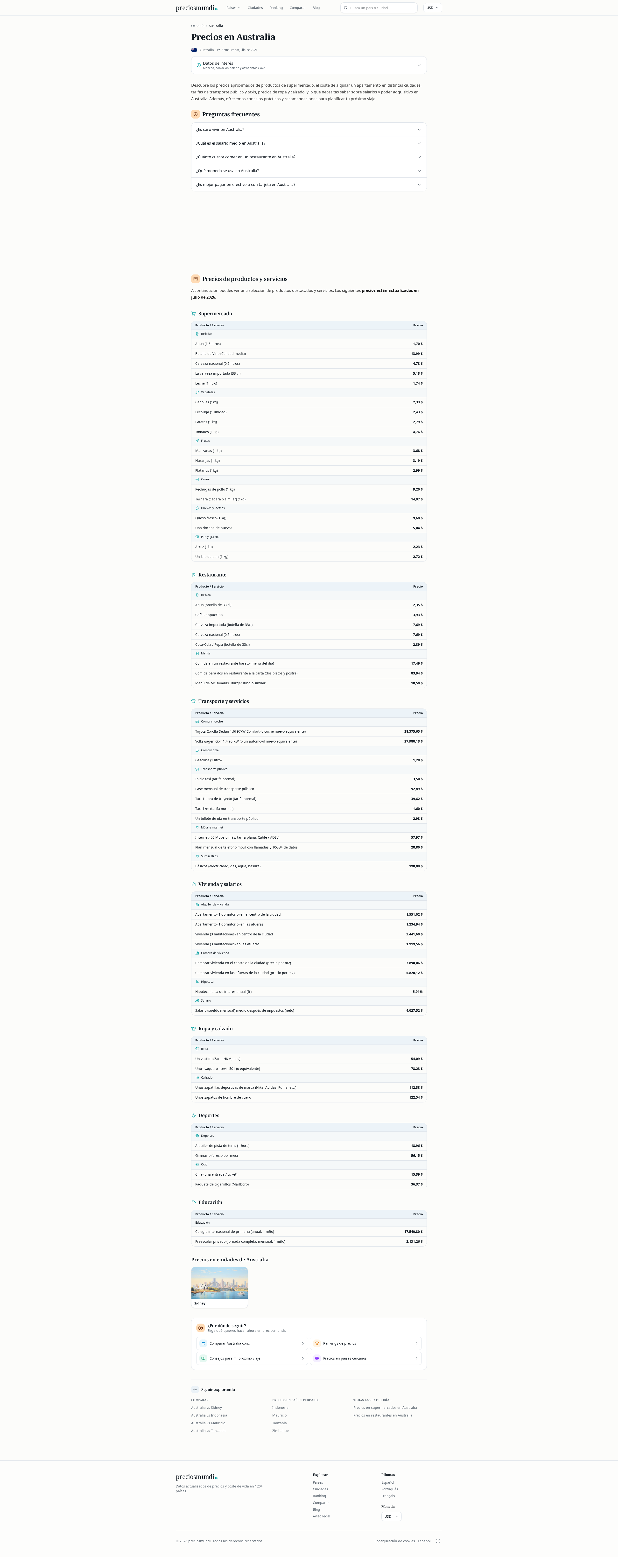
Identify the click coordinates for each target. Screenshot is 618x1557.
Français (388, 1496)
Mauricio (279, 1415)
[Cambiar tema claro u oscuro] (438, 1541)
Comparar (298, 7)
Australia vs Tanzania (208, 1430)
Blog (316, 7)
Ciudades (255, 7)
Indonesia (280, 1407)
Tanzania (279, 1423)
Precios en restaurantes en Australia (382, 1415)
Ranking (276, 7)
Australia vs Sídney (206, 1407)
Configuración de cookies (394, 1541)
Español (387, 1482)
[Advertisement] (309, 231)
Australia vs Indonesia (209, 1415)
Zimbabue (280, 1430)
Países (231, 7)
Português (389, 1489)
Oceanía (197, 25)
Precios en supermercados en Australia (385, 1407)
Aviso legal (321, 1516)
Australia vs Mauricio (208, 1423)
